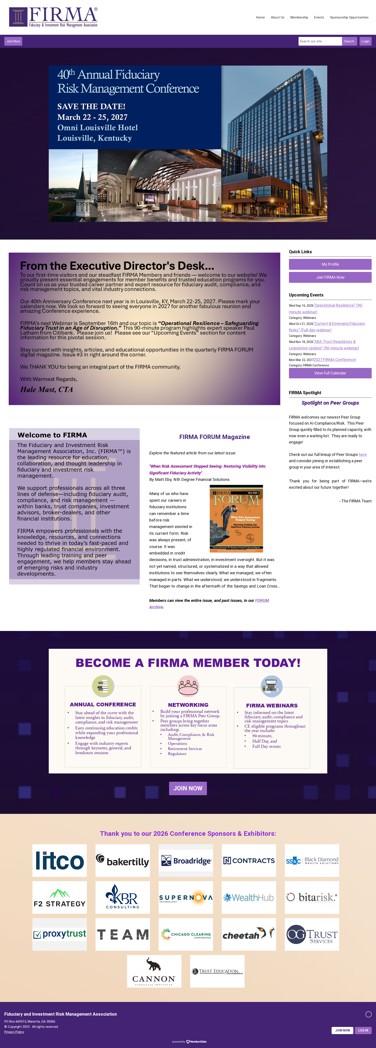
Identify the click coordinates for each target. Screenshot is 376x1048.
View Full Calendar (330, 373)
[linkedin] (369, 1014)
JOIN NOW (188, 788)
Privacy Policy (14, 1032)
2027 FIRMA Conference (335, 359)
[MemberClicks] (53, 17)
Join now (342, 1030)
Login (365, 41)
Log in (363, 1030)
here (363, 454)
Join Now (13, 41)
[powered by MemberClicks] (188, 1042)
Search (349, 41)
